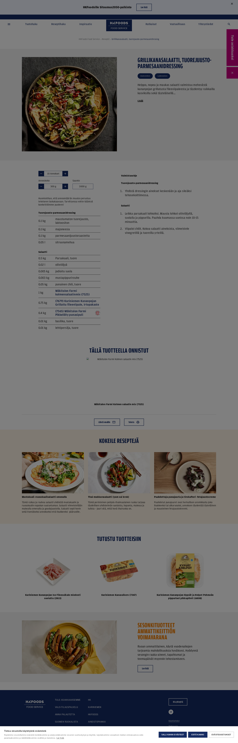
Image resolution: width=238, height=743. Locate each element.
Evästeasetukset (221, 735)
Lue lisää (60, 738)
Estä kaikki (197, 735)
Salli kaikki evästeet (172, 735)
